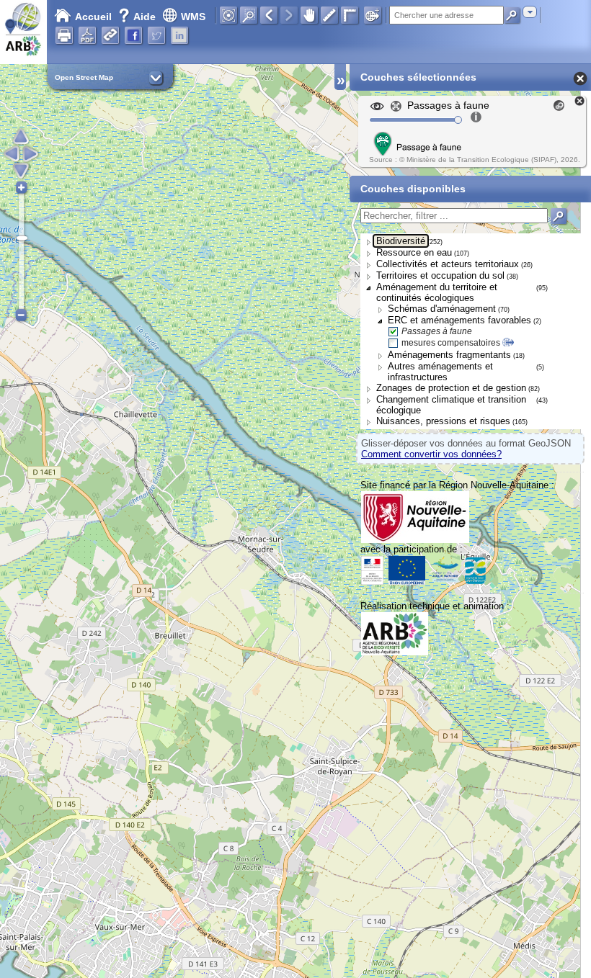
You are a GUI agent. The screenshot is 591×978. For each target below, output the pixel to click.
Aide (138, 16)
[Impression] (64, 35)
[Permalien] (110, 35)
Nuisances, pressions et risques (443, 421)
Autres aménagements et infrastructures (440, 371)
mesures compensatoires (450, 343)
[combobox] (530, 12)
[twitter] (156, 35)
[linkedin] (179, 35)
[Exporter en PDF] (87, 35)
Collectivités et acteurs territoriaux (447, 264)
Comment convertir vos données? (431, 454)
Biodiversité (400, 240)
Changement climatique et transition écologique (451, 405)
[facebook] (133, 35)
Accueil (93, 16)
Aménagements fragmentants (449, 354)
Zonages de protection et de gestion (451, 387)
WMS (193, 16)
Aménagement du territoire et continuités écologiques (436, 292)
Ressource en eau (414, 252)
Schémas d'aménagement (442, 308)
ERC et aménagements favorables (459, 320)
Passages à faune (436, 331)
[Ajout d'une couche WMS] (372, 15)
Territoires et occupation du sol (440, 275)
